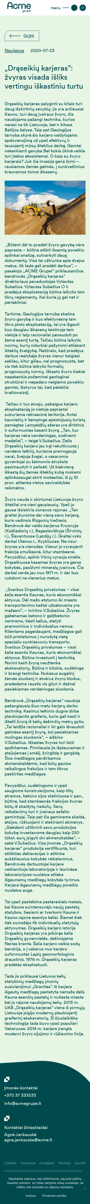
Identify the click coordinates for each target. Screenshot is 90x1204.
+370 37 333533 (20, 1095)
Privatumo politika (54, 1195)
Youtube (64, 1163)
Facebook (28, 1163)
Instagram (47, 1163)
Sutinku (31, 1195)
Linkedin (10, 1163)
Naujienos (14, 50)
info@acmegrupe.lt (22, 1103)
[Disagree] (85, 1189)
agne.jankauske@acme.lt (28, 1139)
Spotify (80, 1163)
